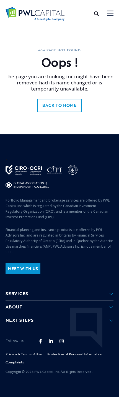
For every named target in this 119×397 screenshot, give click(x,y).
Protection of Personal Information (74, 353)
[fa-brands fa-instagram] (62, 341)
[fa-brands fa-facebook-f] (40, 341)
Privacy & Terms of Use (24, 353)
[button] (110, 14)
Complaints (15, 362)
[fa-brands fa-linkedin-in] (51, 341)
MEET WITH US (23, 269)
